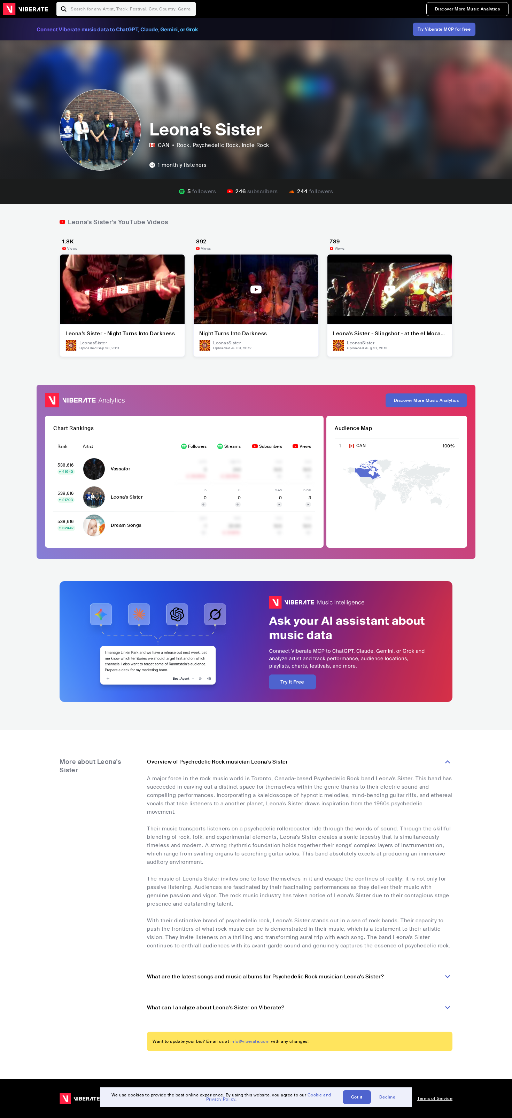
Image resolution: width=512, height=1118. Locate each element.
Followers (197, 446)
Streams (232, 446)
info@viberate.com (250, 1041)
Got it (357, 1097)
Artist (88, 446)
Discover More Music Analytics (467, 9)
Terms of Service (434, 1098)
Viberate (25, 9)
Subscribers (270, 446)
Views (305, 446)
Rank (62, 446)
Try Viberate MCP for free (444, 29)
